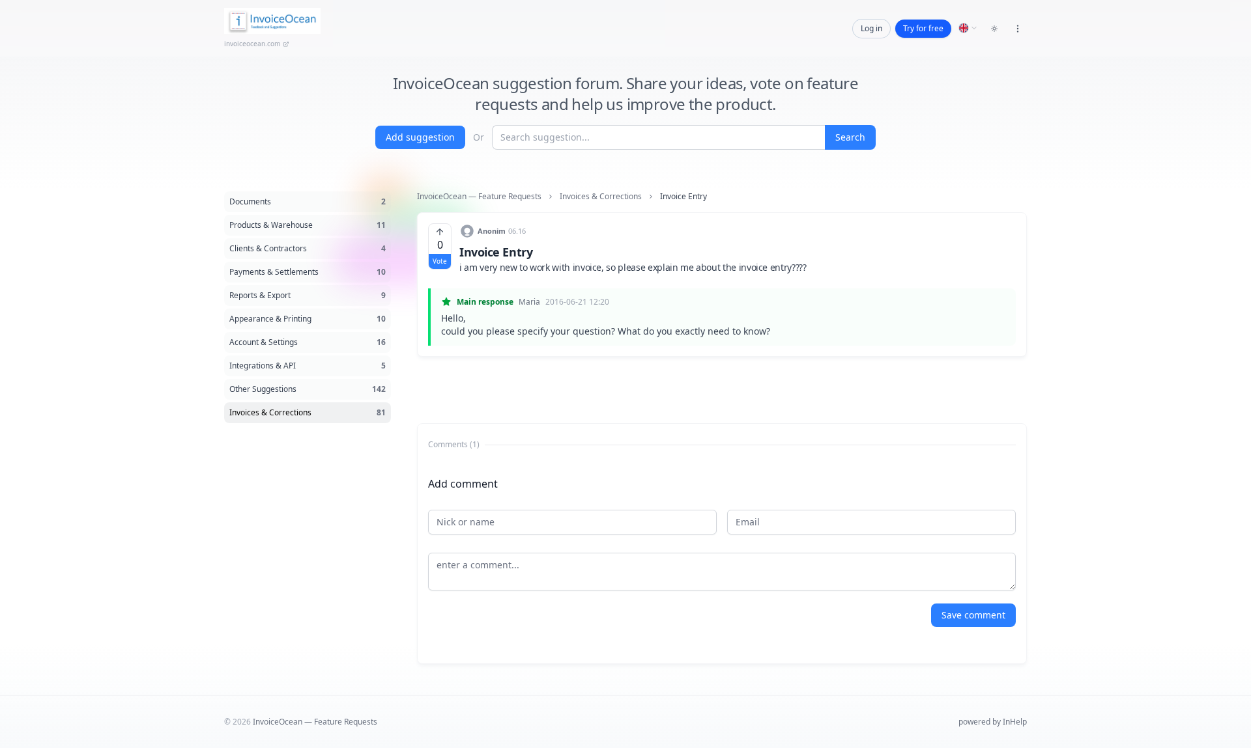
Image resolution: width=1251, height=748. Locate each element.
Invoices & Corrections (601, 196)
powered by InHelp (992, 721)
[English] (968, 28)
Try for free (923, 28)
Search (850, 137)
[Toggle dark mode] (994, 29)
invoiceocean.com (252, 43)
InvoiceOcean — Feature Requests (479, 196)
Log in (871, 28)
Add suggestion (420, 137)
